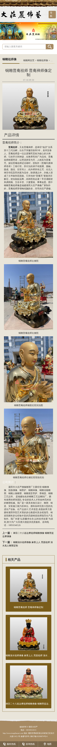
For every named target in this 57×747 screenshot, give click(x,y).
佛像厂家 (41, 185)
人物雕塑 (17, 493)
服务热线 (11, 744)
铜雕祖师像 (42, 60)
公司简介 (8, 482)
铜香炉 (22, 490)
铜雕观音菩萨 (30, 493)
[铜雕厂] (28, 31)
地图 (49, 744)
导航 (51, 14)
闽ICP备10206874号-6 (39, 736)
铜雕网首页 (28, 60)
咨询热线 (30, 744)
